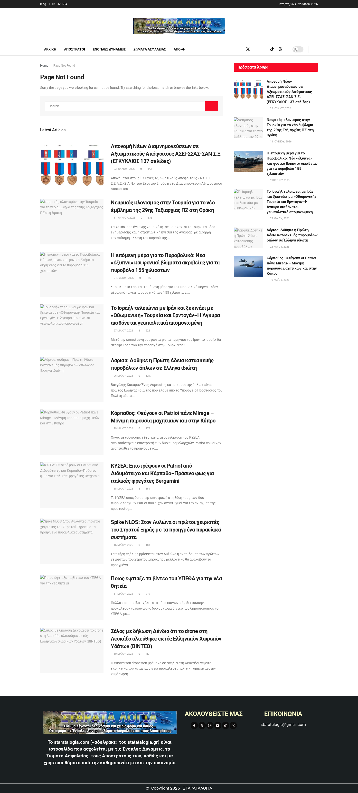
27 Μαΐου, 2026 (123, 330)
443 (149, 169)
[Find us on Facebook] (239, 49)
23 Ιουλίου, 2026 (124, 169)
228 (147, 330)
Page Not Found (64, 65)
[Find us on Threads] (280, 49)
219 (147, 593)
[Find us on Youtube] (264, 49)
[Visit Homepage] (179, 26)
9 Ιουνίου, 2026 (123, 278)
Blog (43, 4)
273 (147, 428)
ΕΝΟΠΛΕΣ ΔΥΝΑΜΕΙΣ (109, 49)
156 (148, 278)
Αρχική (50, 49)
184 (147, 545)
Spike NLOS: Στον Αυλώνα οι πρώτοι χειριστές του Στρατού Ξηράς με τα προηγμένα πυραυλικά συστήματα (166, 529)
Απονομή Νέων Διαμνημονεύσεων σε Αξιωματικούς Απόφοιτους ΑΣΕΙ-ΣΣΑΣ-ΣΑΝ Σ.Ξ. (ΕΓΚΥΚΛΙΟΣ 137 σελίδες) (166, 153)
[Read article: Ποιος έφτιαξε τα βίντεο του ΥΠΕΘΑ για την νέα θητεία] (72, 597)
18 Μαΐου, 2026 (123, 488)
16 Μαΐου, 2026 (123, 545)
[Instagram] (210, 725)
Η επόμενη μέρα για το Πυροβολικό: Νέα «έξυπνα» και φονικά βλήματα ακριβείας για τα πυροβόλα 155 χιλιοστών (165, 262)
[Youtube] (217, 725)
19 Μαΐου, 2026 (123, 428)
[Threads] (233, 725)
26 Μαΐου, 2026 (123, 375)
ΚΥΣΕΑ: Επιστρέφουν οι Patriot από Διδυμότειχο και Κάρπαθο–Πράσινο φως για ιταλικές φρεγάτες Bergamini (162, 473)
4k (147, 653)
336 (149, 217)
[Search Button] (316, 49)
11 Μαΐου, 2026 (123, 593)
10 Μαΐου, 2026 (123, 653)
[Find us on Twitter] (248, 49)
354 (147, 488)
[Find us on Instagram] (256, 49)
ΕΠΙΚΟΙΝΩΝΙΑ (58, 4)
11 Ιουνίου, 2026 (124, 217)
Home (44, 65)
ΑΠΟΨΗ (180, 49)
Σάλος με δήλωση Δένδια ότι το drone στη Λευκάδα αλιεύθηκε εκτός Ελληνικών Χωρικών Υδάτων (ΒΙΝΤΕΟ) (166, 638)
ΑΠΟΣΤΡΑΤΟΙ (74, 49)
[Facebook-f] (194, 725)
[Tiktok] (225, 725)
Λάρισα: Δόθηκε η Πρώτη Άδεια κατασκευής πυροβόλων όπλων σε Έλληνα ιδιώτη (292, 235)
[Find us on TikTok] (272, 49)
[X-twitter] (202, 725)
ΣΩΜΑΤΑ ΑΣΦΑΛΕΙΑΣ (149, 49)
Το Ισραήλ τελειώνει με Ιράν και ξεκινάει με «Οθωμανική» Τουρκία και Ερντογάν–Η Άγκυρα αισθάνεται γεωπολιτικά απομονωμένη (165, 315)
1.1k (148, 375)
